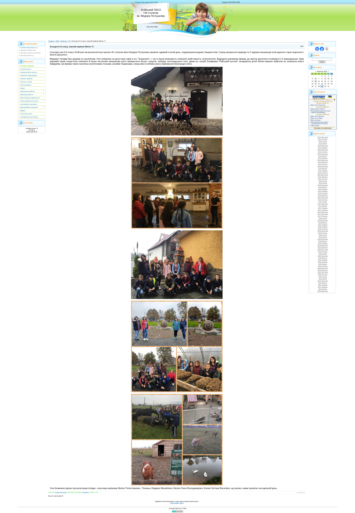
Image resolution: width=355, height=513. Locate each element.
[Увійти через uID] (317, 49)
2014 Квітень (322, 156)
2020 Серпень (323, 266)
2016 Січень (323, 181)
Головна (137, 2)
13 (315, 81)
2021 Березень (323, 281)
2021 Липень (322, 289)
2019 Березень (323, 239)
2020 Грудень (322, 274)
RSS (156, 2)
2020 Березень (323, 256)
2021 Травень (323, 285)
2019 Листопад (323, 249)
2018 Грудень (322, 233)
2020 (57, 41)
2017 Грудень (322, 216)
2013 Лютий (323, 143)
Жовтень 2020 (322, 71)
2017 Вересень (322, 212)
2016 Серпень (323, 193)
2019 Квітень (322, 241)
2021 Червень (323, 287)
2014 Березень (323, 154)
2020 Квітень (322, 258)
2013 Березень (323, 145)
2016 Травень (323, 189)
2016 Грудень (322, 200)
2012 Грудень (322, 139)
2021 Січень (323, 277)
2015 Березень (323, 166)
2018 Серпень (323, 229)
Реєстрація (145, 2)
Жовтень (64, 41)
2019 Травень (323, 243)
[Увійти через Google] (326, 49)
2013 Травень (323, 148)
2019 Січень (323, 235)
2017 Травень (323, 208)
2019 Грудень (322, 252)
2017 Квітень (322, 206)
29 (69, 41)
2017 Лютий (323, 202)
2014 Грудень (322, 164)
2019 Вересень (322, 245)
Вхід (151, 2)
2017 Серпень (323, 210)
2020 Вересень (322, 268)
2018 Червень (323, 227)
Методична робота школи (30, 53)
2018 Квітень (322, 222)
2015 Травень (323, 170)
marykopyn (85, 492)
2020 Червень (323, 262)
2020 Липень (322, 264)
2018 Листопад (323, 231)
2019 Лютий (323, 237)
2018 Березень (323, 220)
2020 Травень (323, 260)
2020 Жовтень (323, 270)
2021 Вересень (322, 291)
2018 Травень (323, 225)
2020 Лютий (323, 254)
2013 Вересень (322, 150)
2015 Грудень (322, 179)
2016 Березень (323, 185)
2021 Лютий (323, 279)
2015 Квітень (322, 168)
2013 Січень (323, 141)
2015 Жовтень (323, 177)
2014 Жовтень (323, 162)
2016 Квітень (322, 187)
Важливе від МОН (27, 50)
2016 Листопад (323, 197)
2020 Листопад (323, 272)
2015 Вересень (322, 175)
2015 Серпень (323, 172)
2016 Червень (323, 191)
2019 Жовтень (323, 247)
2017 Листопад (323, 214)
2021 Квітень (322, 283)
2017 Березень (323, 204)
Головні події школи (27, 47)
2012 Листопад (323, 137)
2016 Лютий (323, 183)
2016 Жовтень (323, 195)
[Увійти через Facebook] (322, 49)
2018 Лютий (323, 218)
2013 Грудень (322, 152)
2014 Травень (323, 158)
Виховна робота (26, 55)
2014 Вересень (322, 160)
